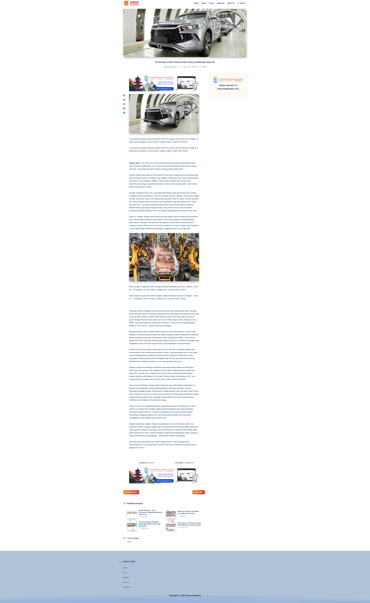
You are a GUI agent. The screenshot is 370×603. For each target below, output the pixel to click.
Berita (204, 3)
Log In (129, 541)
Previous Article (131, 492)
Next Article (198, 492)
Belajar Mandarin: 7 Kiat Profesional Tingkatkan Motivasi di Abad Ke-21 (150, 512)
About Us (230, 3)
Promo (211, 3)
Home (196, 3)
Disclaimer (126, 587)
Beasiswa (220, 3)
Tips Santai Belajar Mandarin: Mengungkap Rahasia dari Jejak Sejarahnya (150, 524)
